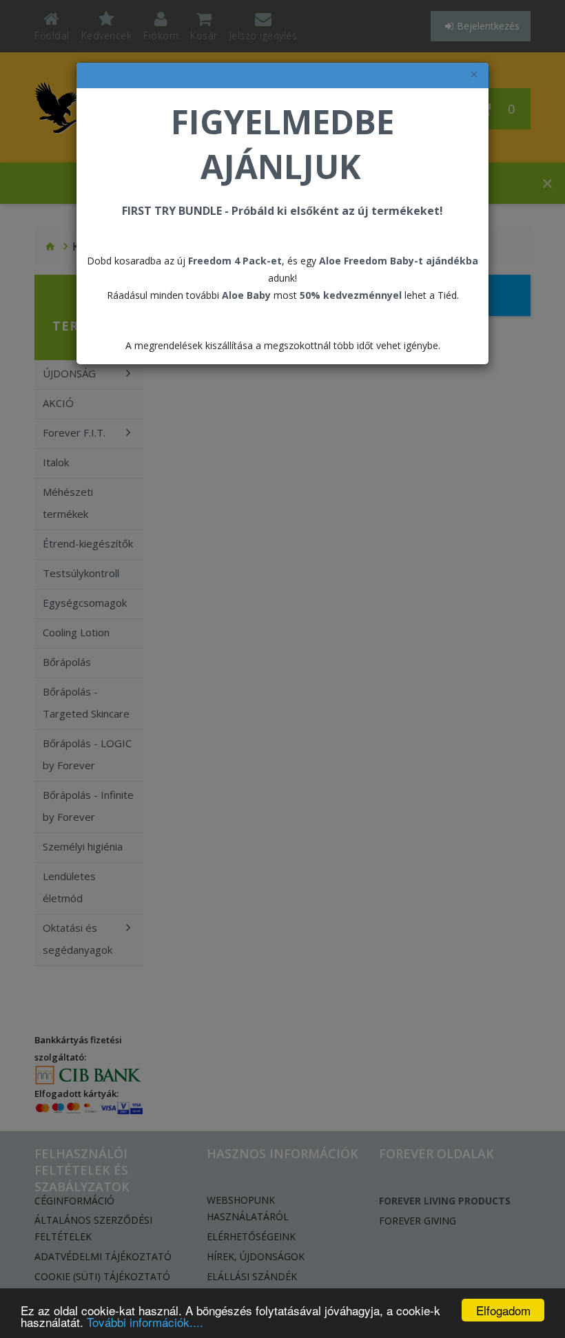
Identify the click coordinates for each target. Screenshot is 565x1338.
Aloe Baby (246, 295)
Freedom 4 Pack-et (235, 260)
